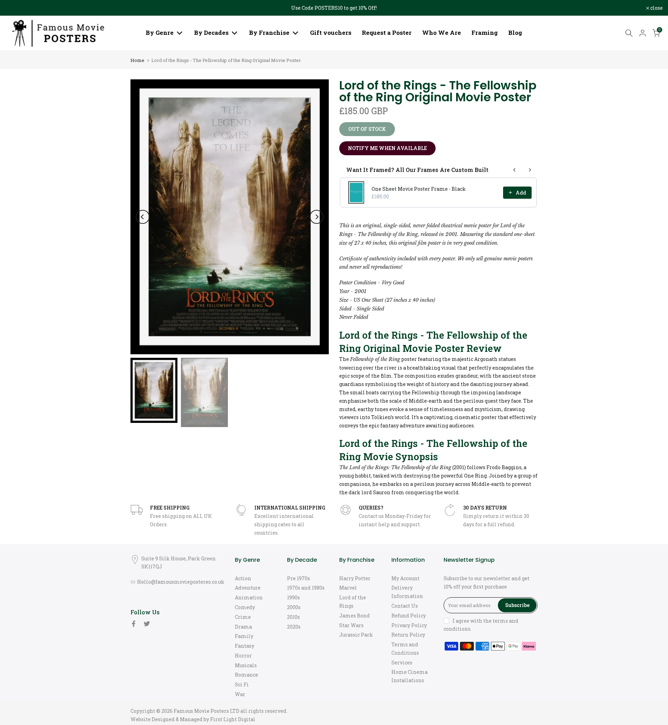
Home (137, 60)
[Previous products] (514, 170)
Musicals (246, 665)
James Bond (354, 615)
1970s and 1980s (306, 587)
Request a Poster (387, 33)
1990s (293, 597)
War (240, 694)
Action (243, 578)
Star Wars (351, 625)
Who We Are (441, 33)
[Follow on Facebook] (133, 624)
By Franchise (269, 33)
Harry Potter (355, 578)
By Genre (160, 33)
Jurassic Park (356, 634)
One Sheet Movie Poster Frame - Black (419, 189)
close (15, 8)
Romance (246, 674)
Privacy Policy (409, 625)
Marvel (348, 587)
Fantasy (244, 646)
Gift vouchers (330, 33)
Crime (243, 617)
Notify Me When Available (387, 148)
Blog (515, 33)
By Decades (211, 33)
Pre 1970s (298, 578)
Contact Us (404, 605)
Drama (243, 626)
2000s (294, 607)
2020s (294, 626)
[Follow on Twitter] (147, 624)
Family (244, 636)
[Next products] (530, 170)
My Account (405, 578)
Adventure (248, 587)
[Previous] (143, 217)
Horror (243, 655)
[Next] (317, 217)
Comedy (245, 607)
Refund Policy (408, 615)
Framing (484, 33)
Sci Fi (242, 684)
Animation (249, 597)
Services (401, 662)
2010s (293, 617)
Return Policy (408, 634)
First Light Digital (232, 719)
